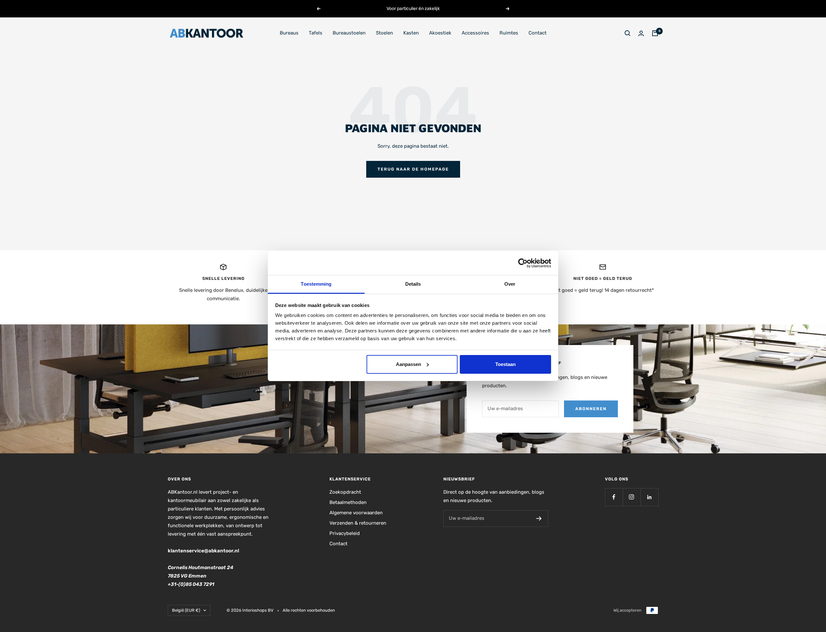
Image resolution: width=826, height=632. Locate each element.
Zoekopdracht (345, 492)
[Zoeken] (627, 33)
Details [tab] (413, 284)
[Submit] (539, 518)
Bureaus (289, 33)
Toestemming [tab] (316, 284)
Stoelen (384, 33)
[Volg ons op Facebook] (614, 497)
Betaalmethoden (348, 502)
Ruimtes (508, 33)
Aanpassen (408, 364)
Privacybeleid (344, 533)
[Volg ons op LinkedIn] (649, 497)
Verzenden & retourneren (357, 523)
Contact (538, 33)
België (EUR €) (186, 610)
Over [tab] (509, 284)
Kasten (411, 33)
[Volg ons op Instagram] (631, 497)
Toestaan (505, 364)
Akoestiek (440, 33)
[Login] (641, 33)
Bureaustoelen (349, 33)
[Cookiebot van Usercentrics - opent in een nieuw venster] (523, 263)
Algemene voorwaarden (356, 513)
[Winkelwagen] (655, 33)
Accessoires (475, 33)
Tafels (315, 33)
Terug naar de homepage (413, 169)
